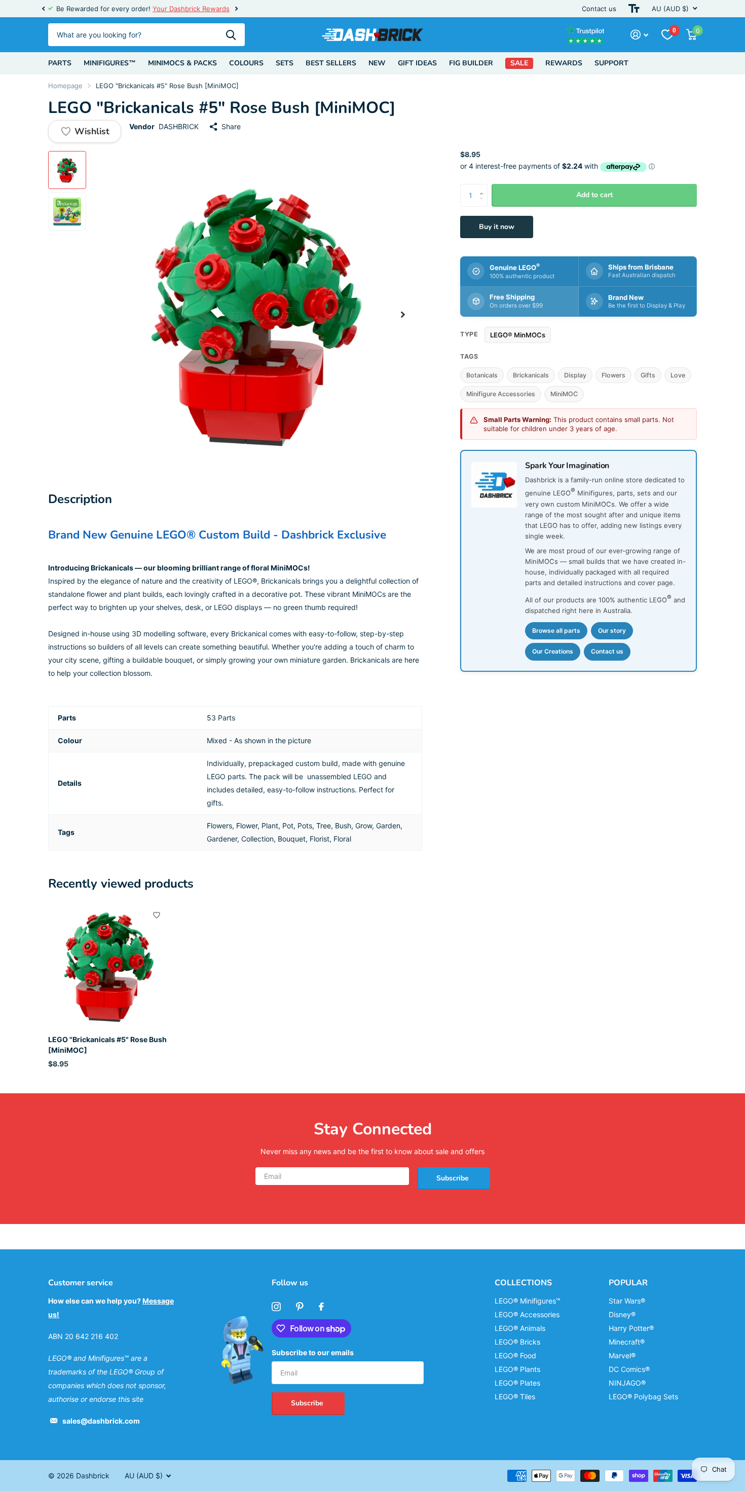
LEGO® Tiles (515, 1396)
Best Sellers (331, 63)
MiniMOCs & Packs (182, 63)
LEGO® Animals (520, 1328)
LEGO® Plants (517, 1369)
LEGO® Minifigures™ (528, 1300)
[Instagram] (276, 1306)
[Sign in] (639, 34)
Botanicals (482, 375)
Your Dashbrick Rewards (191, 9)
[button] (43, 9)
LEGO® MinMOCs (517, 334)
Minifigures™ (110, 63)
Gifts (648, 375)
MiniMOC (564, 394)
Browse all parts (556, 630)
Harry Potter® (631, 1328)
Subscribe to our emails (313, 1352)
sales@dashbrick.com (101, 1421)
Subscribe (453, 1178)
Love (677, 375)
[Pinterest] (300, 1306)
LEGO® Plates (517, 1383)
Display (575, 375)
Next (236, 9)
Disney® (622, 1314)
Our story (612, 630)
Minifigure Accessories (500, 394)
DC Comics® (629, 1369)
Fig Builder (471, 63)
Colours (246, 63)
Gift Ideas (417, 63)
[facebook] (321, 1307)
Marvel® (622, 1355)
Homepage (65, 86)
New (377, 63)
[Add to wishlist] (156, 915)
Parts (59, 63)
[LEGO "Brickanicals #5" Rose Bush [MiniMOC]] (109, 965)
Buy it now (496, 227)
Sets (284, 63)
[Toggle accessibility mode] (634, 8)
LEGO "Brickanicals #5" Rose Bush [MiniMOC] (107, 1044)
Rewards (563, 63)
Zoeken (231, 34)
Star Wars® (627, 1300)
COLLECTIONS (523, 1282)
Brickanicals (531, 375)
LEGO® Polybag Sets (643, 1396)
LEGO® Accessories (527, 1314)
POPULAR (628, 1282)
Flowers (613, 375)
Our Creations (552, 651)
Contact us (599, 9)
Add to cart (594, 195)
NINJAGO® (627, 1383)
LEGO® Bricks (517, 1341)
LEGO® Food (515, 1355)
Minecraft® (627, 1341)
